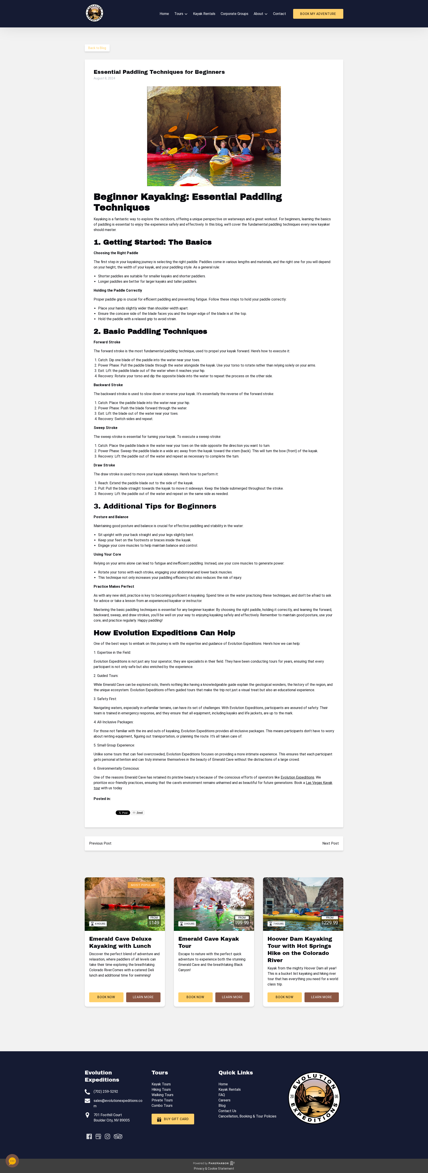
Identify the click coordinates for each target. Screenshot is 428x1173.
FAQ (221, 1095)
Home (164, 14)
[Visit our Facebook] (89, 1136)
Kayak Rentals (204, 14)
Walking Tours (162, 1095)
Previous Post (100, 843)
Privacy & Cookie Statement (214, 1168)
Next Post (330, 843)
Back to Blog (97, 48)
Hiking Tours (161, 1089)
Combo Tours (162, 1105)
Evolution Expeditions (297, 777)
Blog (222, 1105)
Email (139, 812)
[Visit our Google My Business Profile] (98, 1136)
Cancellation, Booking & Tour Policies (247, 1116)
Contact (279, 14)
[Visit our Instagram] (107, 1136)
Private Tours (162, 1100)
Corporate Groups (234, 14)
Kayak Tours (161, 1084)
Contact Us (227, 1111)
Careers (224, 1100)
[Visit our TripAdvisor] (118, 1136)
